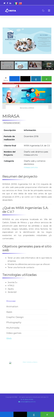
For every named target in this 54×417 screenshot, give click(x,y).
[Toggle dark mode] (43, 10)
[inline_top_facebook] (14, 78)
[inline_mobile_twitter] (20, 414)
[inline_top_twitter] (25, 78)
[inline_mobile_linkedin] (33, 414)
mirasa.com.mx (31, 167)
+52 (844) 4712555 (27, 399)
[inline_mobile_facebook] (7, 414)
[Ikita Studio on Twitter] (4, 3)
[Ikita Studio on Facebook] (7, 3)
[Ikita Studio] (10, 10)
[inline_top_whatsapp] (46, 78)
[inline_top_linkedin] (36, 78)
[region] (27, 45)
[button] (49, 10)
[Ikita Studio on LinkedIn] (10, 3)
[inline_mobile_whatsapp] (47, 414)
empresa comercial (12, 123)
